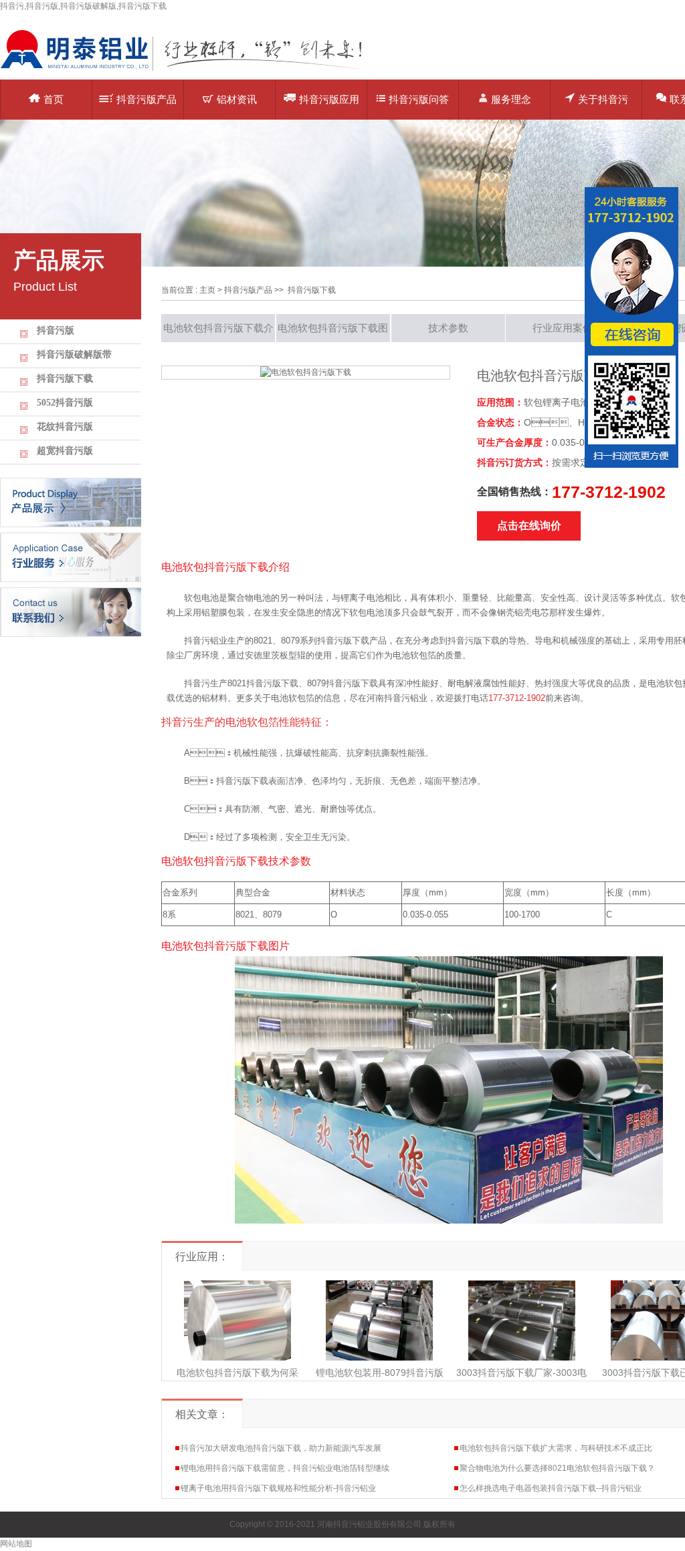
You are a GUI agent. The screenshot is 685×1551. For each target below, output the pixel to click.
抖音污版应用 (329, 99)
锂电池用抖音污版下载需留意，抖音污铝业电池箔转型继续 (285, 1468)
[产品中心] (70, 502)
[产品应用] (70, 557)
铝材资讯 (237, 99)
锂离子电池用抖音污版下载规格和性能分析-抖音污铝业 (278, 1488)
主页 (207, 290)
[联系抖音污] (70, 611)
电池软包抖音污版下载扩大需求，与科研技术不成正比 (556, 1448)
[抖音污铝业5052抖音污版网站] (190, 70)
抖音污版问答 (419, 99)
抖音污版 (55, 330)
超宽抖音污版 (65, 451)
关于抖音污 (603, 99)
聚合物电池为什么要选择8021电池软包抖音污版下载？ (557, 1468)
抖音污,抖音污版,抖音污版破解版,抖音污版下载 (83, 6)
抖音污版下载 (65, 379)
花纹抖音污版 (65, 427)
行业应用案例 (562, 327)
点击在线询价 (529, 525)
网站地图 (16, 1543)
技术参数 (448, 327)
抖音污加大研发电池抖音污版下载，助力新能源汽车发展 (281, 1448)
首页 (53, 99)
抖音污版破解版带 (74, 354)
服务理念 (511, 99)
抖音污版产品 (146, 99)
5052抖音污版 (65, 403)
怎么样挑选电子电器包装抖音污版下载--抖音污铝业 (551, 1488)
